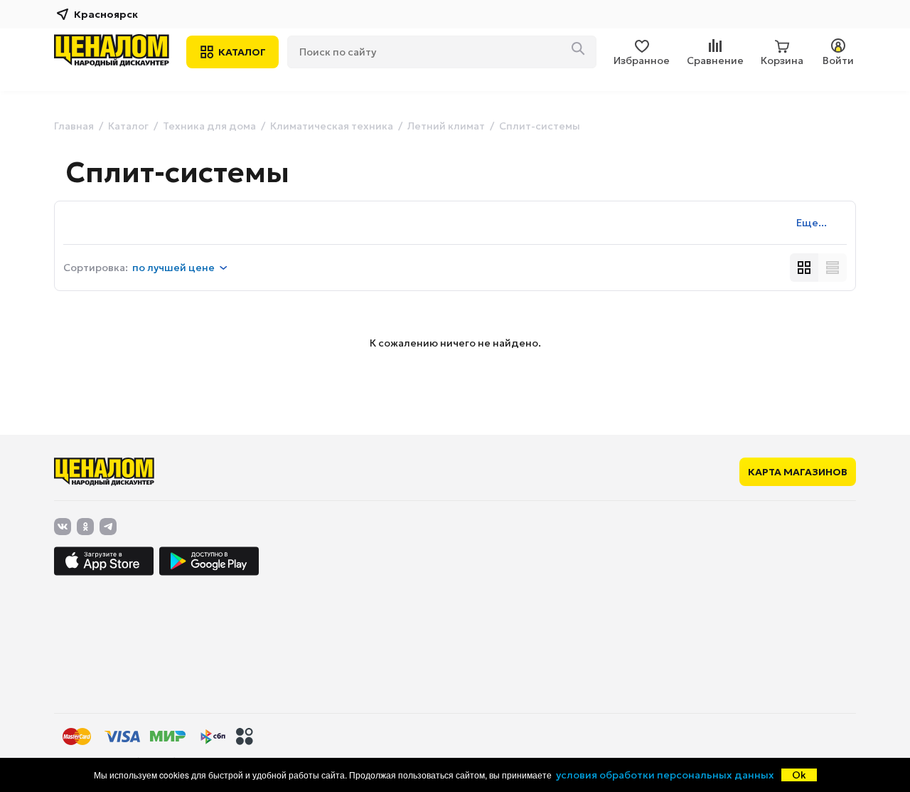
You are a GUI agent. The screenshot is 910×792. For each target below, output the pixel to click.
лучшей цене (173, 267)
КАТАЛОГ (242, 52)
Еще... (811, 222)
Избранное (642, 60)
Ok (799, 775)
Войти (838, 60)
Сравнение (715, 60)
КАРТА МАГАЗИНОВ (797, 471)
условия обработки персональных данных (665, 775)
